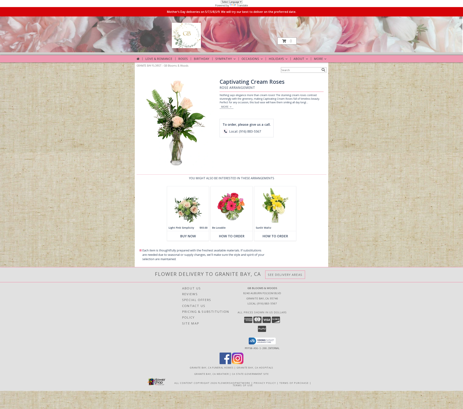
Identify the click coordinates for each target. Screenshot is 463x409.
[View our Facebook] (225, 363)
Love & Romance (158, 59)
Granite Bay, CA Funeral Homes (211, 367)
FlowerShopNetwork (234, 383)
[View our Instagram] (237, 363)
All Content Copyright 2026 (195, 383)
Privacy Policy (265, 383)
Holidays (276, 59)
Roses (183, 59)
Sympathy (223, 59)
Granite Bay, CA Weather (211, 374)
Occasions (250, 59)
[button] (287, 40)
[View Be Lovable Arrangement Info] (231, 205)
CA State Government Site (250, 374)
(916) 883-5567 (288, 29)
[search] (323, 70)
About (299, 59)
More (318, 59)
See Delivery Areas (285, 275)
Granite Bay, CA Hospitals (255, 367)
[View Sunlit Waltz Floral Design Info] (275, 205)
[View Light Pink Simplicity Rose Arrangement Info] (188, 205)
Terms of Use (243, 385)
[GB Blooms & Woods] (186, 47)
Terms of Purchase (294, 383)
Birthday (201, 59)
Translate (242, 5)
